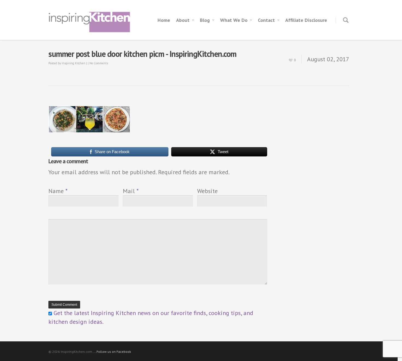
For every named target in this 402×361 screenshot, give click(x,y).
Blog (205, 20)
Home (164, 20)
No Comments (98, 63)
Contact (266, 20)
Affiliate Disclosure (306, 20)
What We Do (233, 20)
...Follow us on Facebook (112, 352)
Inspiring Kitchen (73, 63)
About (183, 20)
